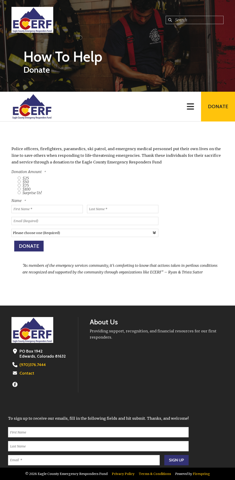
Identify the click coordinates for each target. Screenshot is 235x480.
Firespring (201, 474)
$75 (25, 185)
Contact (27, 373)
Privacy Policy (123, 474)
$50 (25, 181)
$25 (25, 178)
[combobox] (195, 20)
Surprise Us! (32, 192)
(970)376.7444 (33, 364)
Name (16, 200)
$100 (26, 189)
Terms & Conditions (155, 474)
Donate (218, 106)
